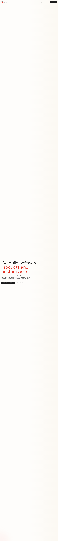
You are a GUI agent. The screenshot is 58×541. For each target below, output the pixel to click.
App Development (27, 2)
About (38, 2)
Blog (41, 2)
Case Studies (33, 2)
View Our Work (20, 282)
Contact (44, 2)
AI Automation (15, 2)
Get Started (53, 2)
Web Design (21, 2)
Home (11, 2)
